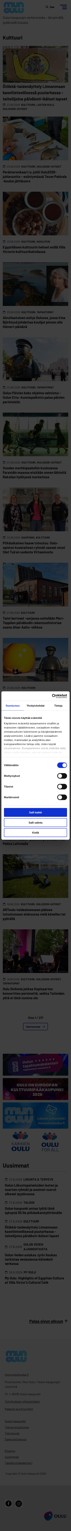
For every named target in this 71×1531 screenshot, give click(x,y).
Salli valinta (35, 822)
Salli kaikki (35, 812)
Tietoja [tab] (58, 705)
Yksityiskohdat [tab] (35, 705)
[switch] (62, 776)
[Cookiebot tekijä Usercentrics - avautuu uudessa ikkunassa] (52, 696)
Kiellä (35, 832)
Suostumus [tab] (13, 705)
